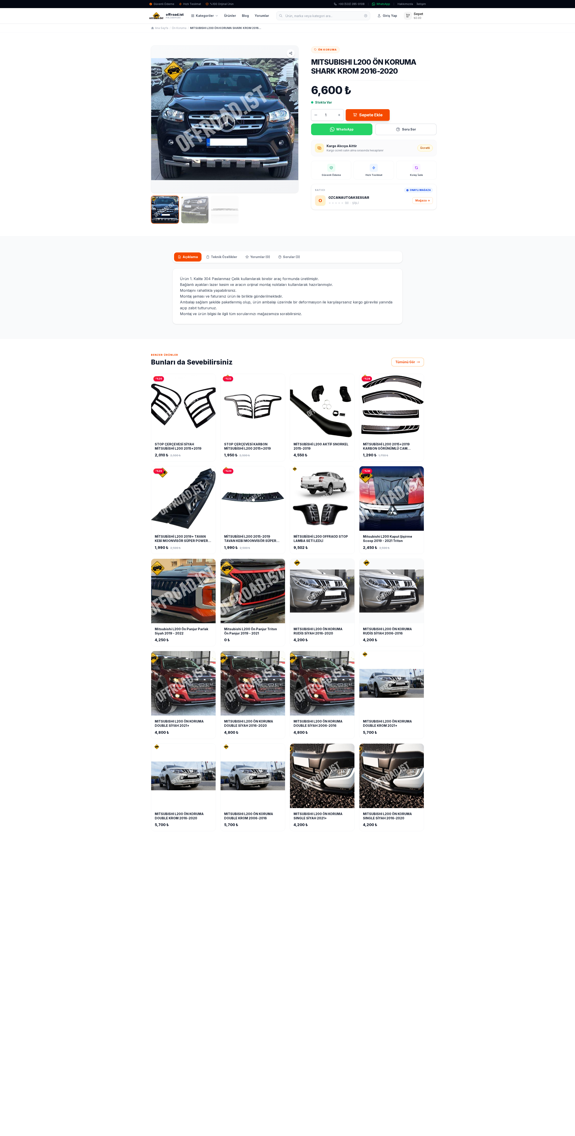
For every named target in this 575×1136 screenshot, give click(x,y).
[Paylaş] (291, 53)
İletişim (421, 4)
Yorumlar (262, 16)
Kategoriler (205, 16)
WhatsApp (383, 4)
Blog (245, 16)
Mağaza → (422, 200)
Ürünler (230, 16)
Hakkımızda (405, 4)
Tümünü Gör (405, 362)
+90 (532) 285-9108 (351, 4)
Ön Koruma (179, 28)
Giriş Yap (390, 16)
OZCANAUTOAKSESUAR (348, 197)
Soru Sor (409, 129)
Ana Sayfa (161, 28)
